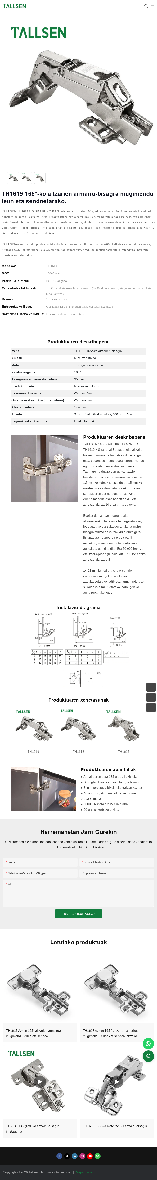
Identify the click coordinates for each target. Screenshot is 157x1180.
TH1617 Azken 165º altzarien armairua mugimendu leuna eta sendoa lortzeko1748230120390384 (33, 1034)
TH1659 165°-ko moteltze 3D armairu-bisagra (115, 1126)
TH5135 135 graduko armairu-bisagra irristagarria (32, 1128)
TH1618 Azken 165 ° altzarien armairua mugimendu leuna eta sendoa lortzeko (111, 1033)
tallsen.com (64, 1172)
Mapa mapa (84, 1172)
